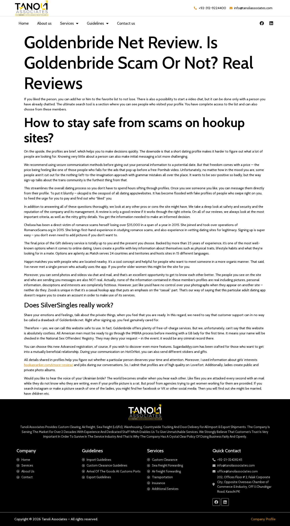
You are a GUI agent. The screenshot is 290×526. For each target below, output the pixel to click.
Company (26, 451)
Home (24, 23)
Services (67, 23)
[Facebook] (262, 23)
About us (44, 23)
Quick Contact (227, 451)
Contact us (126, 23)
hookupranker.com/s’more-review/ (48, 365)
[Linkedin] (271, 23)
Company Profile (263, 519)
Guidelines (95, 23)
